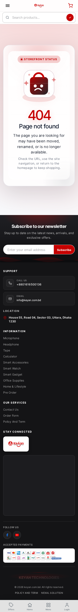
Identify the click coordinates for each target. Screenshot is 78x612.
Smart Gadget (12, 374)
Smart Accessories (15, 362)
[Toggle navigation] (7, 5)
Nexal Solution (52, 592)
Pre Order (10, 392)
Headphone (11, 344)
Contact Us (10, 409)
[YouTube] (17, 535)
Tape (6, 350)
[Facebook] (7, 535)
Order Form (11, 415)
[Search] (70, 17)
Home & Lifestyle (14, 386)
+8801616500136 (29, 284)
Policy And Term (14, 421)
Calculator (10, 356)
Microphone (11, 338)
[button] (48, 606)
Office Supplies (13, 380)
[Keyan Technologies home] (16, 444)
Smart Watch (12, 368)
